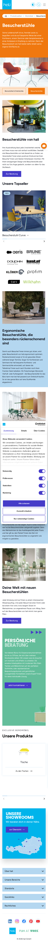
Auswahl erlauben (24, 511)
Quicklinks (9, 897)
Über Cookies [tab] (39, 431)
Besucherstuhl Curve (14, 235)
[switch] (42, 478)
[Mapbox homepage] (6, 895)
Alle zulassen (24, 503)
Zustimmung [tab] (8, 431)
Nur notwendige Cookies (24, 519)
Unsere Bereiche (12, 879)
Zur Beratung (12, 174)
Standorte (9, 888)
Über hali (9, 871)
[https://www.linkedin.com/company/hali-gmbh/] (10, 921)
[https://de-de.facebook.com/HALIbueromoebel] (24, 921)
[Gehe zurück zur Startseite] (7, 4)
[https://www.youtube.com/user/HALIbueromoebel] (38, 921)
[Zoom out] (6, 891)
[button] (44, 241)
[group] (24, 759)
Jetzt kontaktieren (16, 685)
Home (6, 16)
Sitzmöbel (29, 16)
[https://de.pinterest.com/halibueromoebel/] (31, 921)
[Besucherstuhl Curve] (24, 210)
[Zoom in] (6, 885)
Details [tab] (24, 431)
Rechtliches (10, 905)
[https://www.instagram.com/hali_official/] (17, 921)
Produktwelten (16, 16)
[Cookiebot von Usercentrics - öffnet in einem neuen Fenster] (35, 424)
